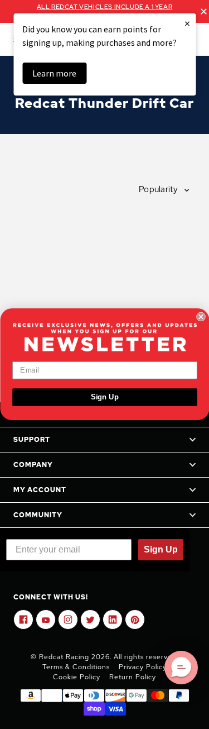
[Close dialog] (201, 317)
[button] (181, 667)
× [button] (187, 23)
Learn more (54, 73)
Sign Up (104, 397)
